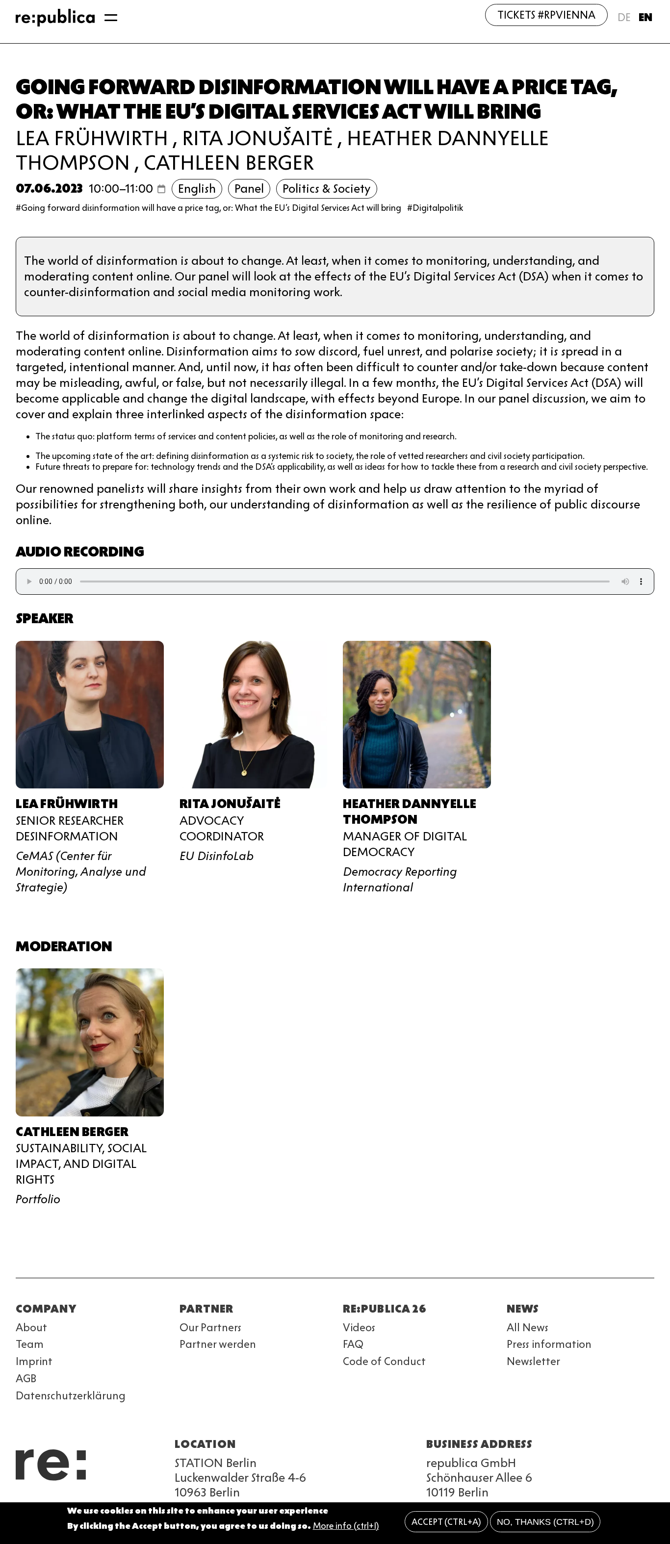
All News (527, 1327)
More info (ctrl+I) (346, 1525)
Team (30, 1344)
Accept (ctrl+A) (446, 1522)
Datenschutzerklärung (71, 1395)
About (31, 1327)
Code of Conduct (384, 1361)
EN (645, 17)
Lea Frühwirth (92, 138)
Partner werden (218, 1344)
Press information (549, 1344)
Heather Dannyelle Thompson (410, 811)
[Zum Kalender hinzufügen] (161, 188)
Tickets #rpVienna (546, 15)
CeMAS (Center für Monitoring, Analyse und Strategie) (81, 871)
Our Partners (210, 1327)
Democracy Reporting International (400, 879)
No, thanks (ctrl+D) (545, 1522)
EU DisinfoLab (217, 855)
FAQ (353, 1344)
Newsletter (533, 1361)
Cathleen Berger (229, 162)
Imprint (34, 1361)
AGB (26, 1378)
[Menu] (111, 17)
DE (624, 17)
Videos (359, 1327)
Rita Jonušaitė (257, 138)
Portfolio (38, 1199)
